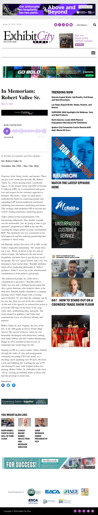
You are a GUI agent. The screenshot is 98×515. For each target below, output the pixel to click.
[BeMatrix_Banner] (49, 76)
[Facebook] (55, 24)
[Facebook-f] (75, 511)
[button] (94, 24)
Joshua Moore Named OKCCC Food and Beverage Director (24, 439)
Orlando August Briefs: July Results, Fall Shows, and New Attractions (73, 98)
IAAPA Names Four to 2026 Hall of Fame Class (7, 434)
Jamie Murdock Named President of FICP (41, 436)
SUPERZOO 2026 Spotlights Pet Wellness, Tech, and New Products (73, 113)
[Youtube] (71, 24)
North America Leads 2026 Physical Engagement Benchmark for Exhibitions (69, 121)
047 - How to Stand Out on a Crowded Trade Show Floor (73, 302)
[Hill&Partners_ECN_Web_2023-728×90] (24, 403)
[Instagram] (63, 24)
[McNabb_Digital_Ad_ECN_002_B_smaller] (67, 247)
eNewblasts (82, 24)
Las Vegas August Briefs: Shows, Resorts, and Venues (72, 106)
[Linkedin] (67, 24)
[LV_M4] (71, 346)
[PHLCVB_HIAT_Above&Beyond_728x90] (49, 14)
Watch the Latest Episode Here (71, 185)
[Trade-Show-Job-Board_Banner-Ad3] (24, 114)
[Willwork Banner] (49, 468)
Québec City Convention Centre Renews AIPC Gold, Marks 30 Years (71, 129)
